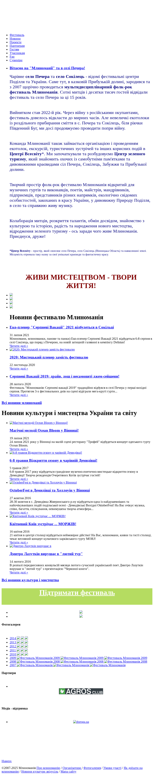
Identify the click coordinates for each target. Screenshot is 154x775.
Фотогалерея (92, 768)
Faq (12, 56)
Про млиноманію (48, 768)
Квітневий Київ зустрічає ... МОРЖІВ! (43, 524)
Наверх (7, 761)
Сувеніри (16, 60)
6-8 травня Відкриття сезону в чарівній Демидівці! (53, 460)
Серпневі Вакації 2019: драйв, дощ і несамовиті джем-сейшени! (64, 376)
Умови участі (112, 768)
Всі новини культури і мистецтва (30, 580)
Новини (15, 38)
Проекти (15, 42)
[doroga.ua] (81, 722)
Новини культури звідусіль (39, 771)
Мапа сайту (68, 771)
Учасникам (17, 53)
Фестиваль (17, 35)
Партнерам (17, 45)
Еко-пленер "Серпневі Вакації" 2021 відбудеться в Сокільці (62, 327)
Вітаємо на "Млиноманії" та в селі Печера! (47, 68)
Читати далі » (19, 346)
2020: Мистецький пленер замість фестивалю (49, 357)
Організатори (72, 768)
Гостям (14, 49)
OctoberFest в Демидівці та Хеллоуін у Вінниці (50, 490)
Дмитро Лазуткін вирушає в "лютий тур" (46, 554)
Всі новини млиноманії (22, 403)
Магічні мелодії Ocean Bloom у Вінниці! (44, 430)
